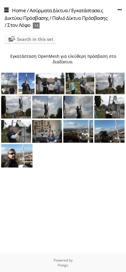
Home (19, 10)
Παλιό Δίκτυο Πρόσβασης (79, 18)
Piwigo (63, 265)
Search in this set (35, 39)
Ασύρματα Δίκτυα (49, 10)
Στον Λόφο (18, 25)
